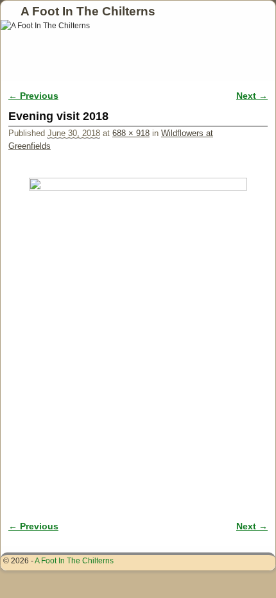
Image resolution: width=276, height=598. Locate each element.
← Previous (33, 95)
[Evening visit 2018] (138, 323)
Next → (252, 95)
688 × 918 (131, 133)
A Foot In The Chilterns (88, 11)
